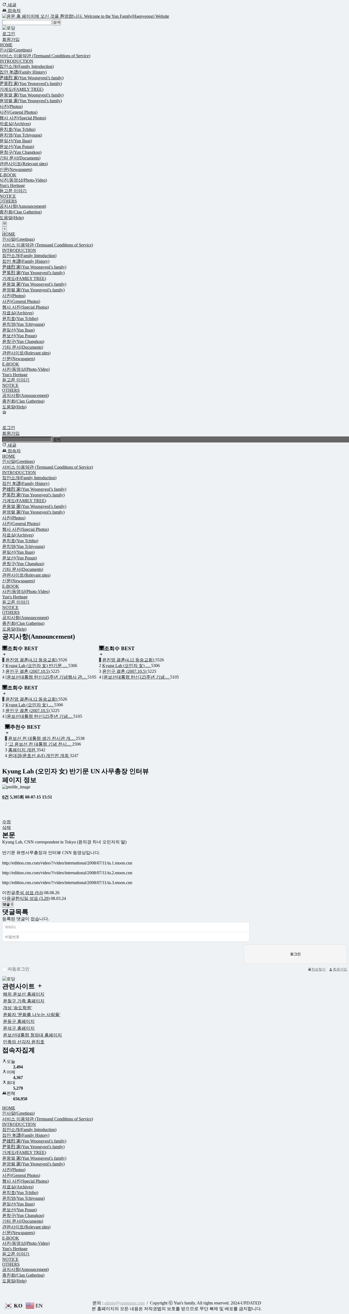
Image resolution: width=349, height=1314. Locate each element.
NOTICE (10, 385)
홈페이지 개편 (22, 750)
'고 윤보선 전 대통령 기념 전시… (40, 744)
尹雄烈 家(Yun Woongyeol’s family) (34, 267)
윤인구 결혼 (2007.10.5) (28, 671)
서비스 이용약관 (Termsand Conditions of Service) (47, 245)
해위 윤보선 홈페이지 (23, 994)
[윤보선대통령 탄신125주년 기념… (136, 677)
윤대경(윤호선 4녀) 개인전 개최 (39, 755)
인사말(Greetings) (18, 239)
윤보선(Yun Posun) (19, 335)
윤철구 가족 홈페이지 (23, 1001)
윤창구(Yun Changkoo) (23, 341)
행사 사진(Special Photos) (25, 307)
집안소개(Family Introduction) (29, 255)
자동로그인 (18, 969)
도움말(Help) (14, 407)
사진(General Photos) (21, 301)
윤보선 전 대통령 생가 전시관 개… (42, 738)
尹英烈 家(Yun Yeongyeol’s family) (33, 272)
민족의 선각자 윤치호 (23, 1041)
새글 (11, 4)
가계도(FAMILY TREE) (24, 278)
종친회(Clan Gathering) (23, 401)
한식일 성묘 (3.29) (32, 898)
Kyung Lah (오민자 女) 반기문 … (36, 665)
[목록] (5, 805)
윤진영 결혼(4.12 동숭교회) (31, 660)
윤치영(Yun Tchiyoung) (23, 324)
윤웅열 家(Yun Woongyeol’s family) (34, 284)
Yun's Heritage (15, 374)
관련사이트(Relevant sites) (26, 353)
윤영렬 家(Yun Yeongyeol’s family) (33, 290)
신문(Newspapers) (18, 358)
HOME (8, 234)
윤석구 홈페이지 (19, 1028)
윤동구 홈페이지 (19, 1021)
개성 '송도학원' (17, 1007)
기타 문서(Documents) (22, 347)
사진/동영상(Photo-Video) (26, 369)
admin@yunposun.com (124, 1303)
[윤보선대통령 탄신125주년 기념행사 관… (46, 677)
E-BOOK (10, 364)
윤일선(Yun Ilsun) (18, 330)
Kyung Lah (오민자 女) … (126, 665)
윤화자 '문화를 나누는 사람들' (31, 1014)
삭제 (6, 827)
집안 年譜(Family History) (25, 261)
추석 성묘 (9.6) (29, 892)
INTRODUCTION (19, 250)
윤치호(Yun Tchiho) (20, 318)
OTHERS (11, 390)
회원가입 (11, 39)
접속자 (14, 10)
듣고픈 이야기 (15, 380)
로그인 (8, 33)
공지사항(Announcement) (25, 395)
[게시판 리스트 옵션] (5, 814)
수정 (6, 821)
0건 (5, 797)
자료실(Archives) (18, 313)
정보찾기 (318, 969)
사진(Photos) (13, 295)
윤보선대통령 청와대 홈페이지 (32, 1035)
